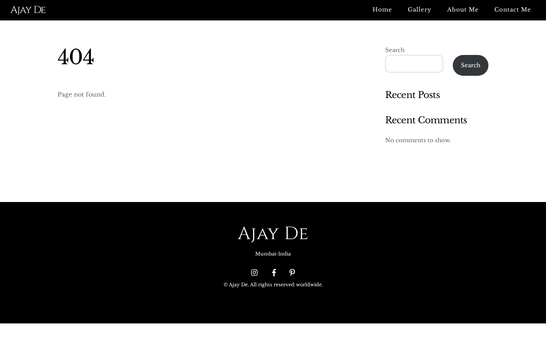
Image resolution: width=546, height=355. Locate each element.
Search (394, 49)
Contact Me (512, 9)
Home (382, 9)
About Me (463, 9)
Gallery (420, 9)
